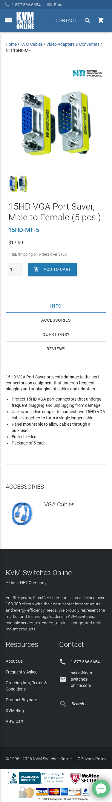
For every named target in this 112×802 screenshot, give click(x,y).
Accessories (56, 320)
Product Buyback (22, 699)
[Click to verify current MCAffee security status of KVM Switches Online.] (86, 784)
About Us (14, 661)
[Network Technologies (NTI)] (87, 77)
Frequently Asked (22, 672)
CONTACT (66, 20)
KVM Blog (15, 710)
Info (56, 305)
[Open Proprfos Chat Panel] (101, 789)
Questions (54, 334)
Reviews (56, 348)
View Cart (15, 721)
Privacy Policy (93, 758)
